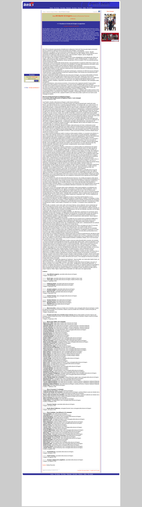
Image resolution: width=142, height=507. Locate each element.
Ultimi (84, 8)
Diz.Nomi (74, 8)
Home (51, 8)
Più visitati (89, 8)
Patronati (68, 8)
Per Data (62, 8)
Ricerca (80, 8)
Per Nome (57, 8)
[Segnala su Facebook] (99, 11)
